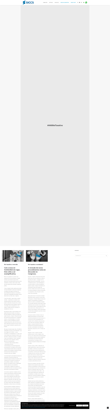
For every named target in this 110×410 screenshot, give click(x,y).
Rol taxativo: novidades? (35, 264)
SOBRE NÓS (45, 2)
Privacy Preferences (72, 405)
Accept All (85, 405)
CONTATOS (57, 2)
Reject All (79, 405)
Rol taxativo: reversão (11, 264)
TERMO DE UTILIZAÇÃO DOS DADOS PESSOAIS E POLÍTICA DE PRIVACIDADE (33, 407)
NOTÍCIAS (51, 2)
